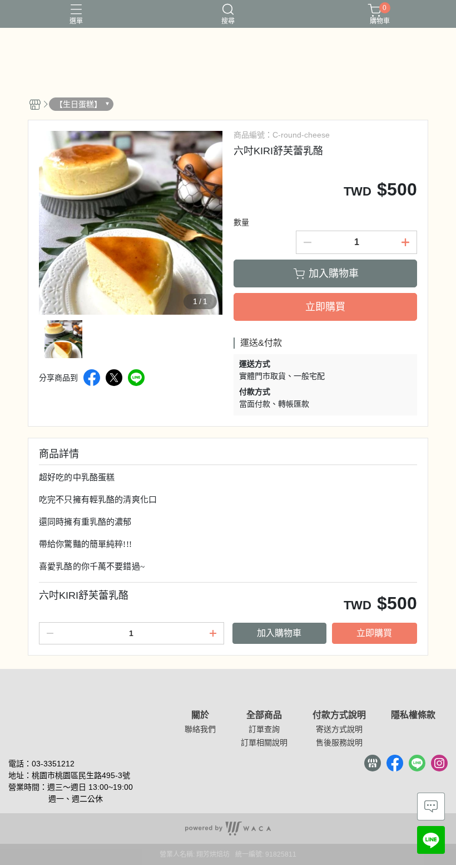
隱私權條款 (413, 715)
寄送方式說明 (339, 729)
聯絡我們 (200, 729)
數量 (241, 222)
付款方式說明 (339, 715)
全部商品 (264, 715)
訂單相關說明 (264, 742)
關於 (200, 715)
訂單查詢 (264, 729)
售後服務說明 (339, 742)
